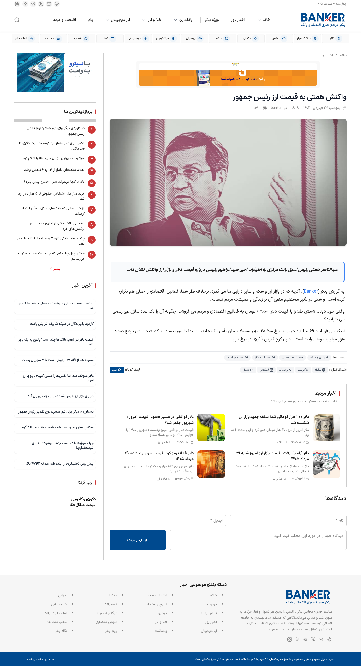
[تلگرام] (33, 4)
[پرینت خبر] (265, 108)
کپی (114, 370)
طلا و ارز (154, 20)
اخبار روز (238, 20)
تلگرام (318, 370)
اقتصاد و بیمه (64, 20)
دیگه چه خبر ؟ (107, 613)
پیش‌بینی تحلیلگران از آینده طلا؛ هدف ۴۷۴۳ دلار (60, 463)
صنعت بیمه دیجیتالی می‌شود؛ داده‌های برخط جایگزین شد (56, 306)
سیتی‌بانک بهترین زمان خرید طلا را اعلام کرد (54, 158)
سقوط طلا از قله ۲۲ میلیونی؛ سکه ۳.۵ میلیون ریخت (58, 360)
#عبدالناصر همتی (292, 357)
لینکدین (264, 370)
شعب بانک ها (57, 622)
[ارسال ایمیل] (49, 4)
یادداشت (160, 631)
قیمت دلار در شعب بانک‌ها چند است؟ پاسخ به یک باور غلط (56, 342)
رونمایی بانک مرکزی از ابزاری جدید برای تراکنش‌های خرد (57, 226)
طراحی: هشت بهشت (40, 659)
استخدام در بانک (55, 613)
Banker (311, 291)
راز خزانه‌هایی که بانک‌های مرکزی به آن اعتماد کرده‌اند (53, 211)
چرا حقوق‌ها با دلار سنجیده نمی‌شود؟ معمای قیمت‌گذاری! (63, 446)
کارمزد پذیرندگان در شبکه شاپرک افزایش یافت (62, 324)
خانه (266, 20)
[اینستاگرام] (17, 4)
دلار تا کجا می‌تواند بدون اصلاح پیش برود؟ (54, 181)
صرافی (62, 595)
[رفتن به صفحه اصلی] (323, 20)
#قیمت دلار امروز (237, 357)
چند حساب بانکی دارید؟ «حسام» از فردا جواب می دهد (50, 241)
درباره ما (211, 604)
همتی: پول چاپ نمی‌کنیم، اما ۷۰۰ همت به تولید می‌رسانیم (51, 256)
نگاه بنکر (61, 631)
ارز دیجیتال (120, 20)
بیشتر (57, 268)
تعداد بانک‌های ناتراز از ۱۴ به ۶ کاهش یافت (54, 170)
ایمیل (246, 370)
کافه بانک (110, 604)
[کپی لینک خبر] (256, 108)
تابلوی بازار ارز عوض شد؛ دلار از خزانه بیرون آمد (61, 396)
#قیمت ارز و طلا (265, 357)
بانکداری (186, 20)
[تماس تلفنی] (57, 4)
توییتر (301, 370)
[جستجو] (16, 19)
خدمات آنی (59, 604)
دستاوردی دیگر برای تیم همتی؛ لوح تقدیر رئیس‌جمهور (56, 131)
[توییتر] (41, 4)
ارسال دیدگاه (135, 540)
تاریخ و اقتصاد (156, 604)
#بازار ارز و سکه (319, 357)
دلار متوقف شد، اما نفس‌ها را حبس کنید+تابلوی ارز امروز (58, 378)
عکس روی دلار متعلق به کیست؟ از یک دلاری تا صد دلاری (52, 146)
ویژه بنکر (212, 20)
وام (90, 20)
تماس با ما (209, 613)
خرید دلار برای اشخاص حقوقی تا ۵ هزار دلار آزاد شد (51, 196)
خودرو (162, 613)
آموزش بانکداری (106, 622)
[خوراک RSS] (25, 4)
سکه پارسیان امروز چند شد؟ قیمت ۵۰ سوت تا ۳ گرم (58, 427)
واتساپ (283, 370)
